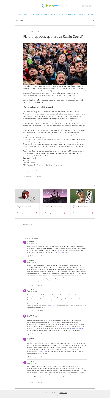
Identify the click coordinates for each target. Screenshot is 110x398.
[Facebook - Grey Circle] (83, 6)
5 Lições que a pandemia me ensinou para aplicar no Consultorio (54, 207)
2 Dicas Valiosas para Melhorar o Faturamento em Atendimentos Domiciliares (26, 207)
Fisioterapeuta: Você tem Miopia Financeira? (81, 207)
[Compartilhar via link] (36, 171)
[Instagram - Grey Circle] (90, 6)
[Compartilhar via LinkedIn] (32, 171)
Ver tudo (93, 185)
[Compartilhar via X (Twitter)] (28, 171)
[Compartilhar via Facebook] (24, 171)
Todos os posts (19, 20)
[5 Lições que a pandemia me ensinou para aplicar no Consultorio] (55, 196)
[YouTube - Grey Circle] (86, 6)
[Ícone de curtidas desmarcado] (28, 256)
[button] (93, 20)
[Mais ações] (86, 32)
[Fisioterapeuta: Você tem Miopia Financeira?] (82, 196)
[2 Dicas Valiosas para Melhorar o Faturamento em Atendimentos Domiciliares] (27, 196)
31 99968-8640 (63, 393)
